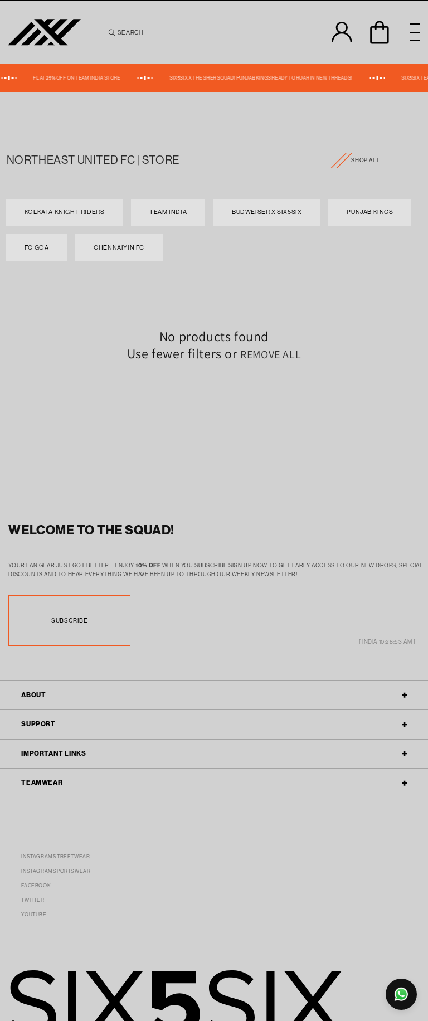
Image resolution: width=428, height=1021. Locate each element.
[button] (125, 32)
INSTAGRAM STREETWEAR (55, 856)
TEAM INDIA (168, 212)
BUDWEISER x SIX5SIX (266, 212)
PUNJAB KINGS (370, 212)
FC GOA (37, 247)
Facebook (36, 885)
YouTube (33, 914)
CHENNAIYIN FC (119, 247)
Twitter (32, 900)
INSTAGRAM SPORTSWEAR (55, 871)
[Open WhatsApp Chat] (401, 994)
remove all (270, 354)
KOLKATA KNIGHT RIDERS (65, 212)
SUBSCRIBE (69, 620)
